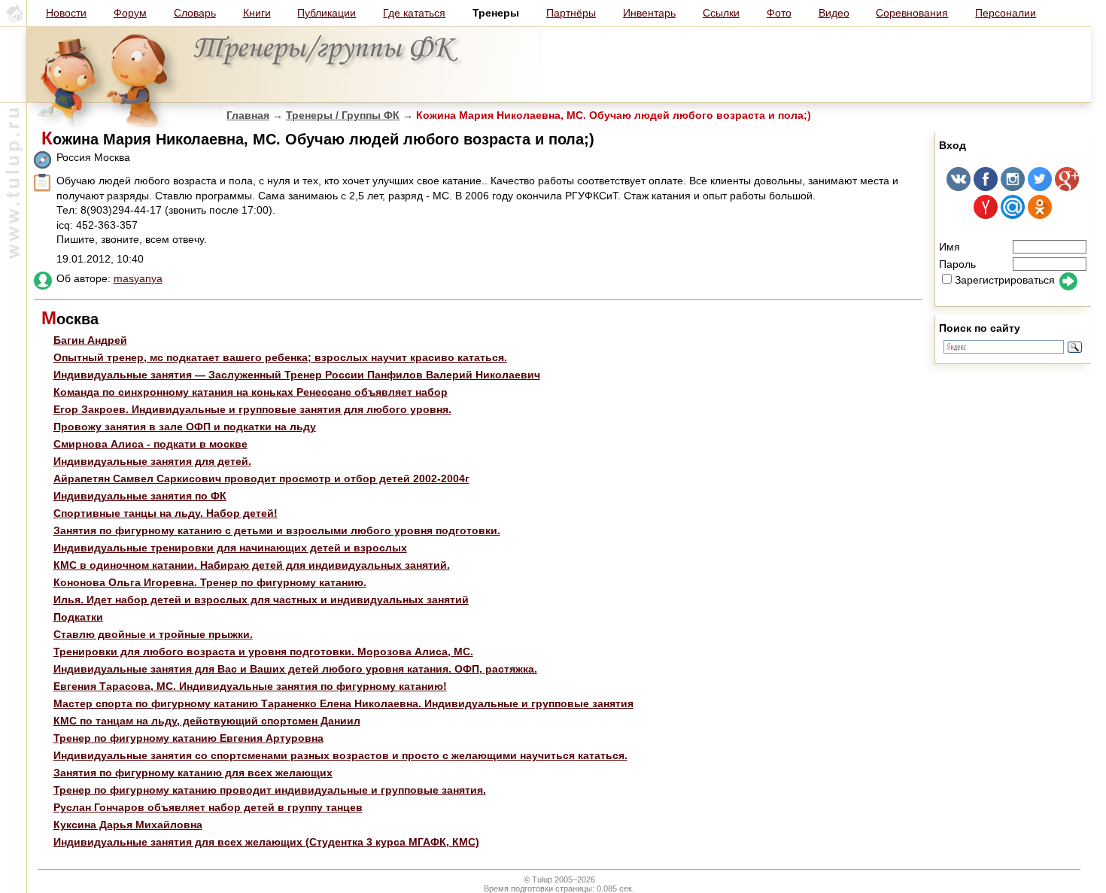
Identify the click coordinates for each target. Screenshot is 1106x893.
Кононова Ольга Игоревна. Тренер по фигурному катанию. (209, 582)
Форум (130, 13)
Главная (247, 115)
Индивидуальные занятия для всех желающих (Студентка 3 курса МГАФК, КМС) (266, 842)
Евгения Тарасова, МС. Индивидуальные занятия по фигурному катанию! (250, 686)
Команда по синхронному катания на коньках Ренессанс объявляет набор (250, 392)
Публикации (326, 13)
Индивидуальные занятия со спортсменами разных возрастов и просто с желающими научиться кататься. (340, 755)
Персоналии (1005, 13)
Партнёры (571, 13)
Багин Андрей (90, 340)
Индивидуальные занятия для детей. (152, 461)
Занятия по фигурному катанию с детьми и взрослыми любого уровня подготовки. (276, 530)
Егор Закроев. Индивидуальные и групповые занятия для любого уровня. (252, 409)
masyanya (138, 278)
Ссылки (721, 13)
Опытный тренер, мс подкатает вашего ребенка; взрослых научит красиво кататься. (280, 357)
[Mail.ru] (1013, 215)
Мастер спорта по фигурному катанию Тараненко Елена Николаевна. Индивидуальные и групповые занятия (343, 703)
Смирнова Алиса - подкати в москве (150, 444)
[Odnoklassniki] (1040, 215)
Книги (257, 13)
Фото (779, 13)
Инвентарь (649, 13)
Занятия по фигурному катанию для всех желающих (193, 773)
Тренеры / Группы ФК (343, 115)
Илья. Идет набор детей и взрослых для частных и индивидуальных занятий (261, 600)
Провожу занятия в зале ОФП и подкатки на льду (184, 427)
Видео (834, 13)
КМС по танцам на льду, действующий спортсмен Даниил (206, 721)
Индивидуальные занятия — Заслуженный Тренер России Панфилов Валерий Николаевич (296, 375)
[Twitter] (1040, 187)
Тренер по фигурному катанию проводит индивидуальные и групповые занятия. (269, 790)
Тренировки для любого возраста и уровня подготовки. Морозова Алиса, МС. (263, 651)
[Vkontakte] (958, 187)
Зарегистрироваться (1005, 280)
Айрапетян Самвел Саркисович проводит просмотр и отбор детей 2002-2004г (261, 478)
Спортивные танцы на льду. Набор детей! (165, 513)
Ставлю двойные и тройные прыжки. (153, 634)
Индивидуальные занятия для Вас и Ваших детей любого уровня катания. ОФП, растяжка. (295, 669)
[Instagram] (1013, 187)
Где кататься (414, 13)
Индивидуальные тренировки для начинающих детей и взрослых (230, 548)
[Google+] (1067, 187)
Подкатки (78, 617)
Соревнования (912, 13)
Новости (66, 13)
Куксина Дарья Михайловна (127, 825)
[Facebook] (986, 187)
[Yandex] (986, 215)
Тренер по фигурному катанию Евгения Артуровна (188, 738)
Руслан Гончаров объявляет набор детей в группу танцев (208, 807)
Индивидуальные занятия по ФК (139, 496)
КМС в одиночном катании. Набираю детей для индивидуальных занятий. (251, 565)
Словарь (195, 13)
